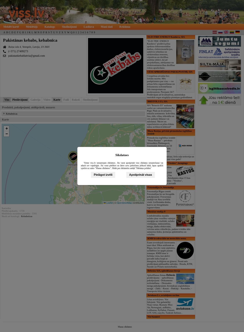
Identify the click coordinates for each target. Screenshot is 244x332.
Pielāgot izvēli (103, 174)
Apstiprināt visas (140, 174)
